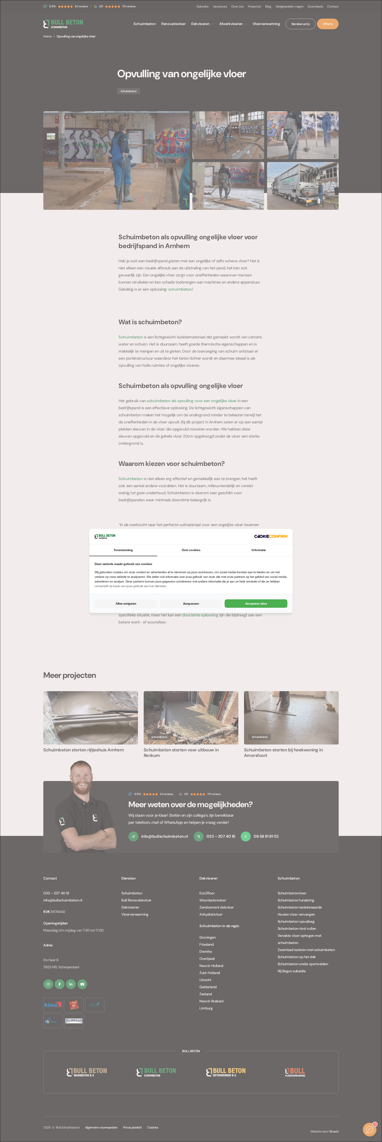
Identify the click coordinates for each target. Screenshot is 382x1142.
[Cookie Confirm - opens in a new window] (270, 536)
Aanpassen (191, 603)
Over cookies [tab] (191, 550)
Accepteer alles (256, 603)
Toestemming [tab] (123, 550)
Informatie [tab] (259, 550)
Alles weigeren (126, 603)
